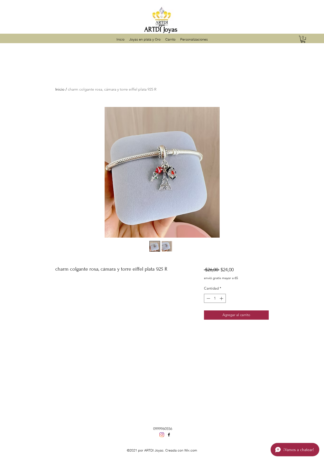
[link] (303, 39)
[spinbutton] (215, 298)
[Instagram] (161, 434)
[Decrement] (208, 298)
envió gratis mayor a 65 (221, 278)
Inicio (60, 89)
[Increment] (222, 298)
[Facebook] (169, 434)
